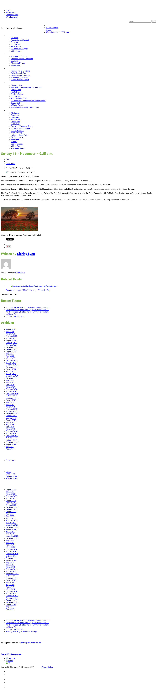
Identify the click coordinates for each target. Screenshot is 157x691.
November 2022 (12, 347)
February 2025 (11, 336)
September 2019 (12, 398)
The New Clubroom (18, 56)
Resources (11, 110)
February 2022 (11, 360)
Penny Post (15, 139)
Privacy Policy (47, 667)
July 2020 (9, 380)
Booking (14, 61)
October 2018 (11, 416)
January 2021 (11, 374)
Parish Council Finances (20, 75)
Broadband (15, 115)
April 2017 (10, 449)
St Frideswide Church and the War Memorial (28, 101)
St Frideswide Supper (19, 49)
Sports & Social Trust (19, 98)
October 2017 (11, 440)
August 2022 (11, 351)
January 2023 (11, 345)
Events (9, 35)
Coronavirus (15, 122)
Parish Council (14, 68)
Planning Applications (19, 77)
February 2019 (11, 409)
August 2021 (11, 369)
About (49, 25)
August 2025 (11, 329)
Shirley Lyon (26, 254)
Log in (8, 10)
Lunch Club (15, 44)
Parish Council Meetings (20, 71)
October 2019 (11, 396)
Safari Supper (16, 46)
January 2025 (11, 338)
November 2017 (12, 438)
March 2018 (10, 429)
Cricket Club (16, 90)
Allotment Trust (17, 85)
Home (49, 21)
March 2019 (10, 407)
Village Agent (16, 146)
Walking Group (17, 105)
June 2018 (10, 422)
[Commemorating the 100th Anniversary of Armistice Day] (34, 286)
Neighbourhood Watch (19, 135)
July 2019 (9, 402)
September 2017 (12, 442)
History (49, 30)
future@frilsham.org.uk (31, 643)
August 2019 (11, 400)
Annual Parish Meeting (20, 40)
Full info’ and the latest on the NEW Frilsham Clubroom (27, 307)
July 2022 (9, 354)
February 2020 (11, 389)
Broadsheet (15, 117)
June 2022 (10, 356)
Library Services (17, 131)
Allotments (15, 113)
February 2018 (11, 431)
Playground (15, 65)
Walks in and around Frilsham (57, 32)
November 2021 (12, 367)
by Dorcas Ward (12, 314)
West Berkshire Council (20, 80)
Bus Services (16, 119)
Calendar (14, 38)
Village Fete (15, 51)
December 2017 (12, 436)
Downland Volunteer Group (22, 126)
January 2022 (11, 363)
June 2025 (10, 332)
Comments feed (12, 15)
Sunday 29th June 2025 (15, 316)
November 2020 (12, 378)
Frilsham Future (17, 94)
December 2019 (12, 394)
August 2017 (11, 444)
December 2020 (12, 376)
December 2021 (12, 365)
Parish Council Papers (19, 73)
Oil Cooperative (17, 137)
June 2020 (10, 382)
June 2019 (10, 405)
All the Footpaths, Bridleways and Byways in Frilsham (27, 312)
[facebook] (10, 658)
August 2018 (11, 420)
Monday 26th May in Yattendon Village (21, 631)
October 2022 (11, 349)
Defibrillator (15, 124)
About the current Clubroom (22, 59)
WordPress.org (11, 17)
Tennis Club (15, 103)
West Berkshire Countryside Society (25, 107)
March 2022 (10, 358)
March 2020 (10, 387)
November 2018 (12, 413)
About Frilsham (52, 28)
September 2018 (12, 418)
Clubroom (11, 53)
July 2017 (9, 447)
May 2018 (10, 424)
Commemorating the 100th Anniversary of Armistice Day (28, 290)
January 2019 (11, 411)
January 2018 (11, 433)
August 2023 (11, 340)
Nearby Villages (17, 133)
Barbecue (14, 42)
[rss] (8, 663)
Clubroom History (18, 63)
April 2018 (10, 427)
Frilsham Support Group (20, 128)
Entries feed (10, 12)
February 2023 (11, 343)
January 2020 (11, 391)
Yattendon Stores (17, 148)
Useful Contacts (17, 144)
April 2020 (10, 385)
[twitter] (9, 661)
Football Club (16, 92)
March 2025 (10, 334)
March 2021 (10, 371)
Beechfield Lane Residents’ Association (26, 87)
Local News (10, 164)
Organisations (13, 82)
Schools (14, 142)
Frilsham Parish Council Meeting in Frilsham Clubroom (27, 310)
